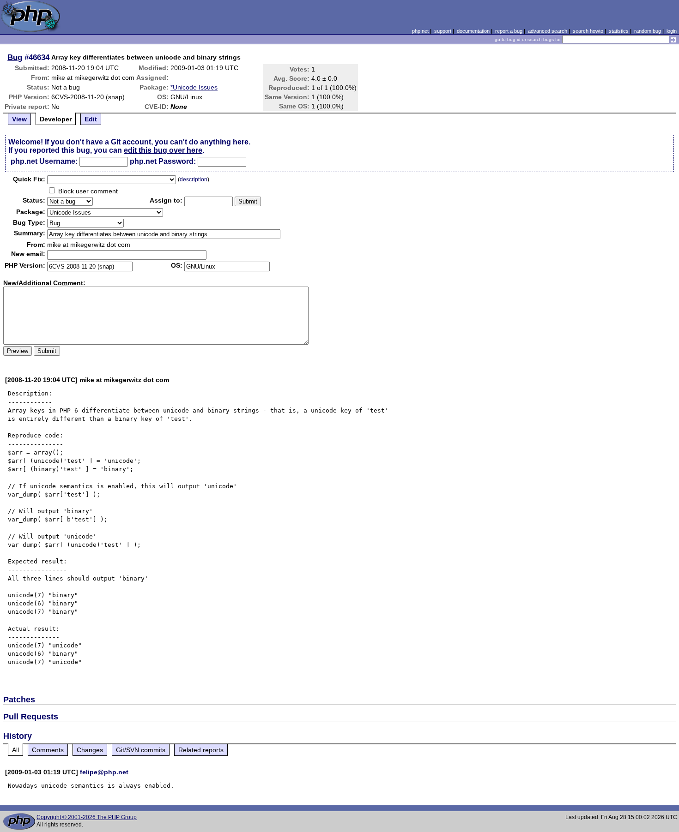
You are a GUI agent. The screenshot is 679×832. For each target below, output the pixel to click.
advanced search (547, 31)
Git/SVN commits (140, 750)
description (193, 179)
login (672, 31)
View (19, 119)
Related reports (201, 750)
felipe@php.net (104, 772)
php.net (420, 31)
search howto (588, 31)
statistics (619, 31)
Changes (90, 750)
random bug (647, 31)
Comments (48, 750)
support (442, 31)
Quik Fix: (29, 179)
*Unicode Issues (194, 87)
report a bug (508, 31)
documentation (473, 31)
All (15, 750)
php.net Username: (44, 161)
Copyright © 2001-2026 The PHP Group (86, 817)
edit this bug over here (163, 150)
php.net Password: (163, 161)
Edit (91, 119)
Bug (14, 57)
